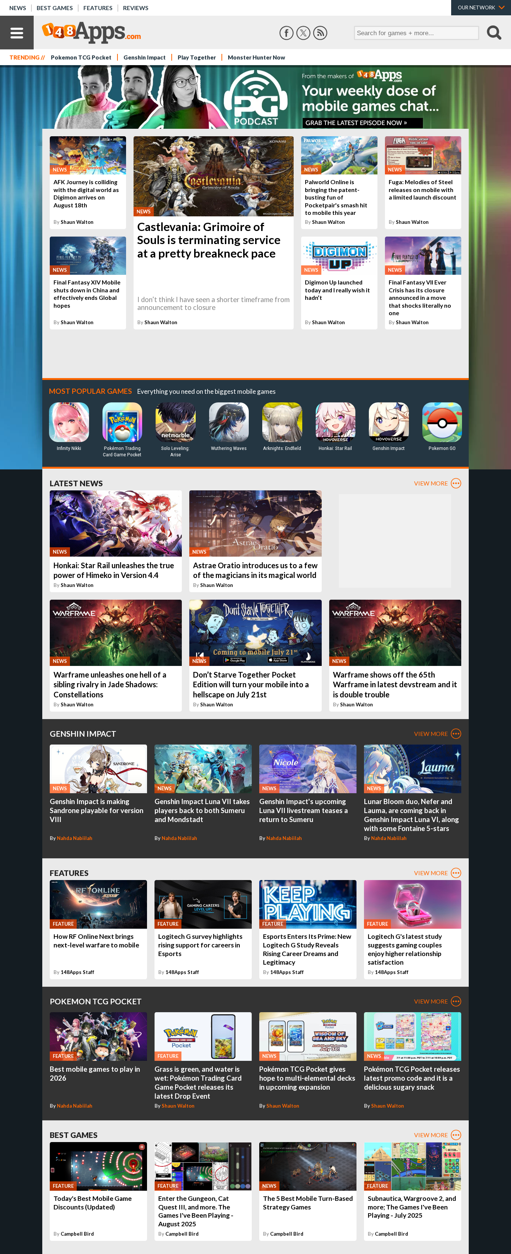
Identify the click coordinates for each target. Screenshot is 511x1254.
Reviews (136, 7)
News (17, 7)
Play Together (197, 57)
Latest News (76, 483)
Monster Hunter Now (256, 57)
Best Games (55, 7)
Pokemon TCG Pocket (81, 57)
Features (98, 7)
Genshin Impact (144, 57)
